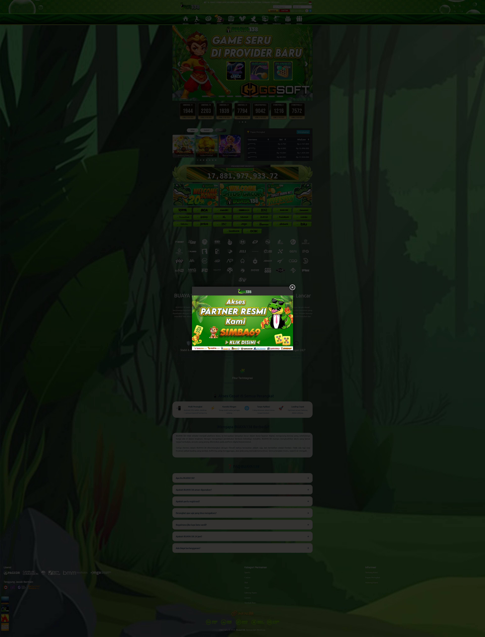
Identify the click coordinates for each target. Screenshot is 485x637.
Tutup (292, 287)
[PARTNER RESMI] (242, 322)
